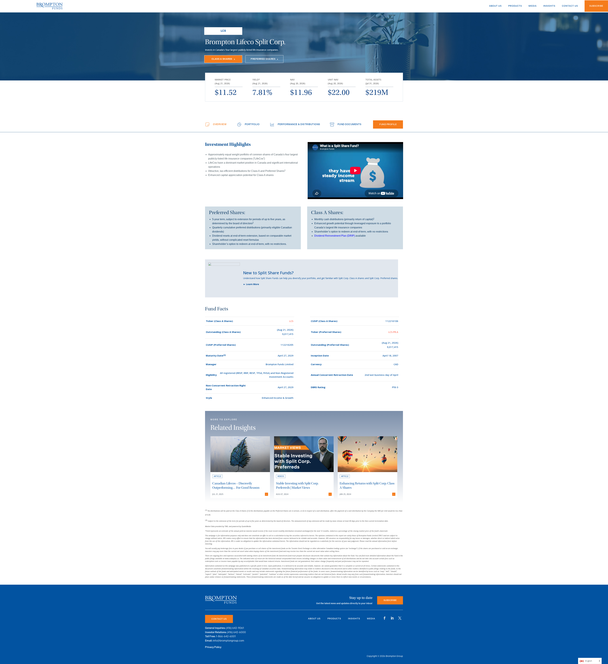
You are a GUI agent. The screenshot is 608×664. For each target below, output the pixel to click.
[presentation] (215, 124)
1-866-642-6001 (226, 636)
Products (334, 618)
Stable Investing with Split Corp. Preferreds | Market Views (297, 485)
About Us (314, 618)
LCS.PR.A (393, 332)
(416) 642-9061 (235, 627)
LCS (291, 321)
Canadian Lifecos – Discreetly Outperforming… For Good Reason (236, 485)
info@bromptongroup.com (228, 640)
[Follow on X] (400, 618)
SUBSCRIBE (390, 600)
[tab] (215, 124)
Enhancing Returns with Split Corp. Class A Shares (367, 485)
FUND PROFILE (388, 124)
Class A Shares (222, 59)
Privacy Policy (213, 647)
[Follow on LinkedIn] (392, 618)
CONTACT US (219, 619)
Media (371, 618)
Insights (354, 618)
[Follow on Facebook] (384, 618)
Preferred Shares (263, 59)
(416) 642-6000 (236, 632)
